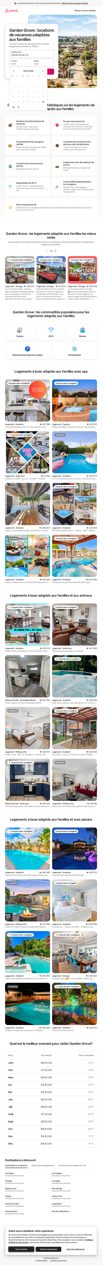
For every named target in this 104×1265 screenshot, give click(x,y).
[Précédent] (47, 251)
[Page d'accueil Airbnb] (11, 11)
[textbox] (20, 63)
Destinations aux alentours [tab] (16, 1165)
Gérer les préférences (75, 1249)
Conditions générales (58, 1261)
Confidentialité (41, 1261)
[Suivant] (55, 251)
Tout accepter (21, 1249)
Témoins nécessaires (48, 1249)
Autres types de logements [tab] (42, 1165)
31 (18, 107)
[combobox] (31, 54)
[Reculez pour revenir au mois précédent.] (13, 71)
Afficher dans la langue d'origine (75, 3)
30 (13, 107)
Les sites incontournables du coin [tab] (72, 1165)
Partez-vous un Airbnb (85, 10)
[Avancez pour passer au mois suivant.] (43, 71)
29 (43, 102)
